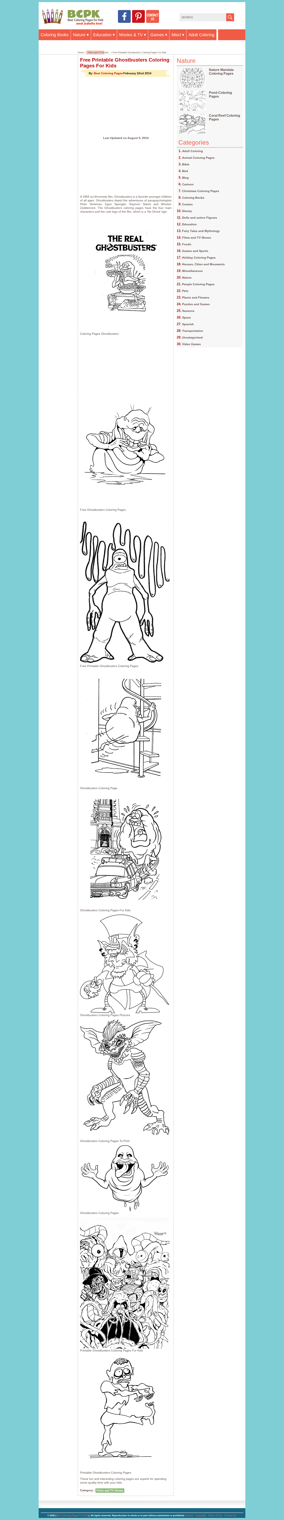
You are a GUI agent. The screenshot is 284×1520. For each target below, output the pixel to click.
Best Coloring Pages (108, 73)
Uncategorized (192, 337)
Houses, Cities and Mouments (203, 264)
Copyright (200, 1515)
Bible (185, 164)
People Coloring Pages (198, 284)
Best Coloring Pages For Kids (72, 1515)
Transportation (192, 330)
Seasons (188, 310)
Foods (186, 244)
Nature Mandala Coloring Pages (221, 71)
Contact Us (230, 1515)
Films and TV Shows (98, 52)
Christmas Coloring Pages (200, 191)
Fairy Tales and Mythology (201, 231)
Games (157, 34)
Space (186, 317)
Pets (185, 291)
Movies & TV (131, 34)
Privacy (189, 1515)
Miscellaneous (192, 271)
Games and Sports (195, 251)
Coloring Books (55, 34)
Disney (187, 211)
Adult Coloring (201, 34)
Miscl (176, 34)
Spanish (188, 324)
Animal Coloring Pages (198, 157)
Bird (185, 171)
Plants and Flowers (195, 297)
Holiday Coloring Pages (199, 257)
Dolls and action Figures (199, 217)
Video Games (191, 344)
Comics (187, 204)
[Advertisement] (126, 106)
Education (102, 34)
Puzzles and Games (196, 304)
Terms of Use (215, 1515)
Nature (79, 34)
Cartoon (188, 184)
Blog (185, 177)
